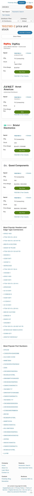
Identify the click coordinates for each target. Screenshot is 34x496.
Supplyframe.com (8, 488)
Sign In (31, 2)
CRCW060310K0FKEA (10, 371)
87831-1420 (7, 276)
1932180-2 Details (25, 32)
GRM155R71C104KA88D (11, 392)
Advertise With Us (26, 479)
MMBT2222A (8, 421)
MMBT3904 (7, 360)
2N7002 (6, 439)
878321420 (7, 287)
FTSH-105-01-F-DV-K (10, 269)
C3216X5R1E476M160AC (11, 364)
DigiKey (15, 46)
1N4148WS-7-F (8, 400)
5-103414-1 (7, 301)
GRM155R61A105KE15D (11, 435)
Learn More (5, 470)
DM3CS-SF (7, 319)
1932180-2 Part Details (21, 76)
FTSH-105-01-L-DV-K (10, 237)
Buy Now (22, 72)
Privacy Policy (19, 488)
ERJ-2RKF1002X (9, 428)
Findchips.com (2, 2)
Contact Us (5, 472)
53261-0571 (7, 280)
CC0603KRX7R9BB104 (11, 410)
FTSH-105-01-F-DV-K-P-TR (12, 251)
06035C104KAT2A (9, 442)
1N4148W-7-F (8, 389)
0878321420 (8, 265)
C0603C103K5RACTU (10, 446)
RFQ (22, 112)
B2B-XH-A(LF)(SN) (9, 312)
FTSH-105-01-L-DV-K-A (11, 283)
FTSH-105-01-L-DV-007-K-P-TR (13, 326)
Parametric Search (24, 465)
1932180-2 (17, 53)
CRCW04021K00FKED (11, 382)
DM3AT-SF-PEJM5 (9, 248)
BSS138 (6, 414)
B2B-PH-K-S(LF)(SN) (10, 244)
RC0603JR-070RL (9, 450)
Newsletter (5, 481)
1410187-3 (7, 262)
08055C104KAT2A (9, 425)
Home (3, 465)
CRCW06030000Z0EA (11, 403)
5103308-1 (7, 273)
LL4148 (6, 453)
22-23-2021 (7, 305)
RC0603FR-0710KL (10, 417)
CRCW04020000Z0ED (11, 407)
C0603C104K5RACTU (10, 396)
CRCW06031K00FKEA (10, 432)
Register (21, 2)
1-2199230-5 (8, 294)
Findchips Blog (12, 2)
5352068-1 (7, 323)
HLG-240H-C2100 (9, 357)
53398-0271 (7, 333)
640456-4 (7, 255)
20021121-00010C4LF (10, 337)
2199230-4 (7, 315)
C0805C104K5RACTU (10, 385)
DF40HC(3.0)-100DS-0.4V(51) (13, 330)
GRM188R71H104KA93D (11, 378)
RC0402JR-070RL (9, 375)
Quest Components (18, 165)
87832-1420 (7, 233)
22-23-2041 (7, 290)
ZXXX (5, 367)
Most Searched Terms (25, 468)
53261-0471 (7, 258)
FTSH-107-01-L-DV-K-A (11, 308)
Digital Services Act (15, 490)
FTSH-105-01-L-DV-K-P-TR (12, 240)
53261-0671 (7, 298)
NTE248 (6, 350)
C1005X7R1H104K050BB (11, 353)
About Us (5, 468)
